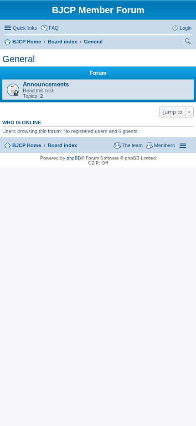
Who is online (21, 122)
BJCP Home (26, 145)
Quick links (25, 28)
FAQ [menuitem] (54, 28)
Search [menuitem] (187, 42)
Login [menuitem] (185, 28)
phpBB (74, 157)
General (18, 59)
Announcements (46, 84)
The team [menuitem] (132, 145)
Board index (62, 145)
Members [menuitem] (164, 145)
